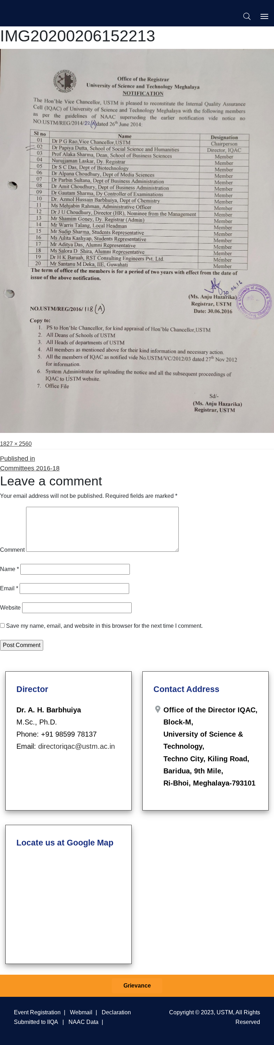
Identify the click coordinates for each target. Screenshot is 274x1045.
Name (9, 569)
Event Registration (37, 1012)
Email (9, 588)
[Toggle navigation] (264, 16)
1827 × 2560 (16, 444)
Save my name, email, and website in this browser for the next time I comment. (104, 626)
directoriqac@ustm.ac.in (76, 746)
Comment (12, 550)
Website (10, 608)
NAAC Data (83, 1022)
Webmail (81, 1012)
